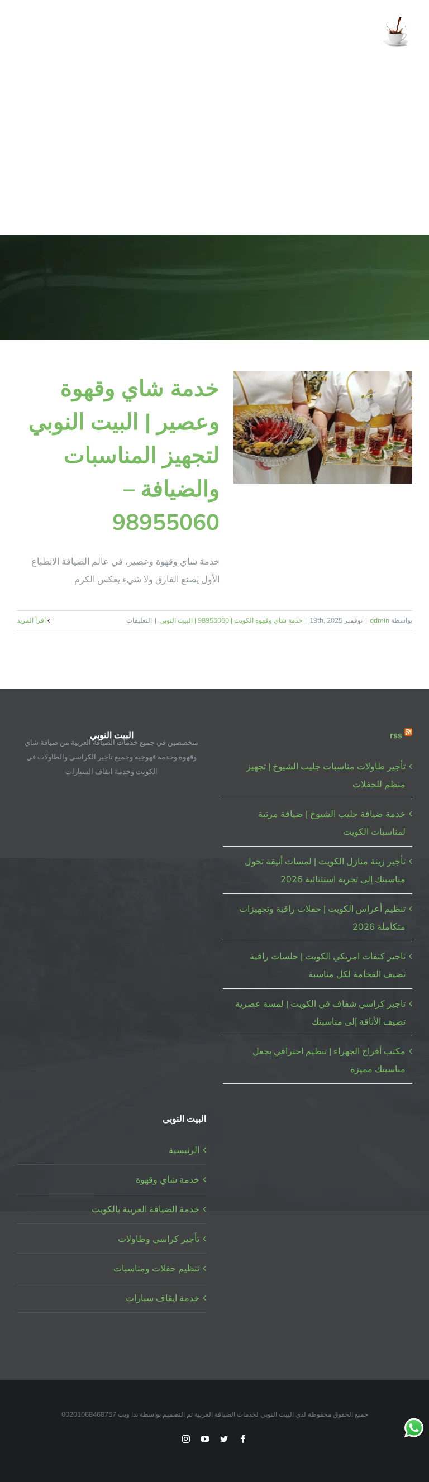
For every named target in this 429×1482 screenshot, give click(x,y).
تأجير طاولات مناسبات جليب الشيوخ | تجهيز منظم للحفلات (326, 775)
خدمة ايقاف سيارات (162, 1297)
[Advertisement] (214, 150)
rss (396, 734)
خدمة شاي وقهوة (167, 1179)
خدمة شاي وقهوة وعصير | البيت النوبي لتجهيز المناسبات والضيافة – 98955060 (124, 455)
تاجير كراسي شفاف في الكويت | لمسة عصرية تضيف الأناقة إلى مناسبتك (320, 1012)
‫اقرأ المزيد (32, 620)
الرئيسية (184, 1149)
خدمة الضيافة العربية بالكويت (145, 1209)
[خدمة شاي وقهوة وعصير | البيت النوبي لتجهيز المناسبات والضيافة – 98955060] (322, 427)
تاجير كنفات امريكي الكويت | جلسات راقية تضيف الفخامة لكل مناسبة (328, 964)
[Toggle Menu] (24, 32)
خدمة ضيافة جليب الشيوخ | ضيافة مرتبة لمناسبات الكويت (332, 822)
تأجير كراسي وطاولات (158, 1238)
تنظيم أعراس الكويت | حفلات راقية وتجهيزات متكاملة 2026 (322, 917)
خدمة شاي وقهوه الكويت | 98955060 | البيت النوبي (230, 620)
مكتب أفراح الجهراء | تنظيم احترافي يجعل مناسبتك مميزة (329, 1059)
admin (379, 620)
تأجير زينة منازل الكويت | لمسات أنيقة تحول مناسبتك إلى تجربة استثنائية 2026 (325, 870)
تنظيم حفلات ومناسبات (156, 1268)
